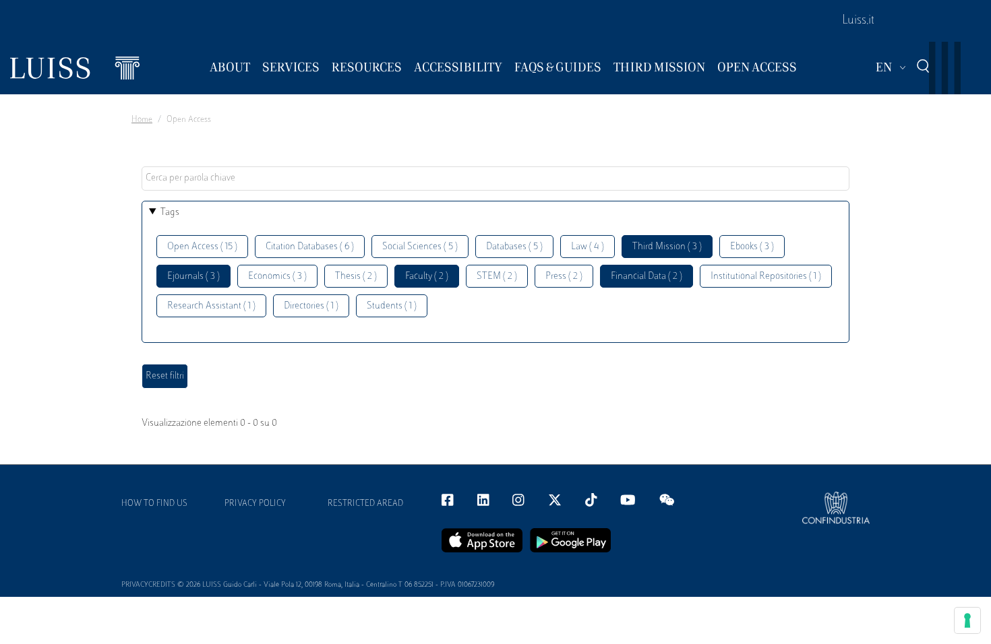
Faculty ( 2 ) (426, 276)
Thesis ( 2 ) (356, 276)
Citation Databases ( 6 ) (310, 247)
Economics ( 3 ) (277, 276)
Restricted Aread (365, 504)
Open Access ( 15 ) (202, 247)
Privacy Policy (255, 504)
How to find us (154, 504)
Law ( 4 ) (587, 247)
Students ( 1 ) (392, 306)
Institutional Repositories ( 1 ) (766, 276)
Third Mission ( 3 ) (667, 247)
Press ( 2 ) (563, 276)
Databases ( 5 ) (514, 247)
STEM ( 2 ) (497, 276)
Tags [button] (169, 212)
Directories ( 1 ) (311, 306)
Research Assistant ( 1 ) (211, 306)
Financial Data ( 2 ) (646, 276)
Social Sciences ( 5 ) (420, 247)
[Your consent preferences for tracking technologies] (967, 620)
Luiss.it (858, 21)
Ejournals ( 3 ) (193, 276)
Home (141, 120)
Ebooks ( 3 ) (752, 247)
